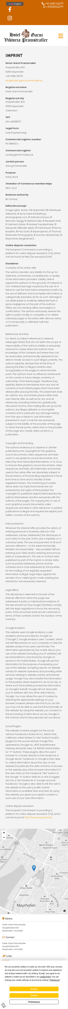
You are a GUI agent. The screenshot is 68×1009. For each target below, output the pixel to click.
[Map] (34, 871)
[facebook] (9, 9)
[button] (34, 868)
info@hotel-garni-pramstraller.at (24, 80)
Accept (34, 989)
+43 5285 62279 (54, 3)
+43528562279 (54, 6)
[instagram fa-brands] (9, 18)
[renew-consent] (3, 1005)
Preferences (34, 1002)
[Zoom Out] (4, 837)
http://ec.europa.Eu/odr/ (38, 817)
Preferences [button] (55, 980)
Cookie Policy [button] (45, 977)
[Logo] (25, 36)
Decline (34, 995)
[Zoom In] (4, 832)
